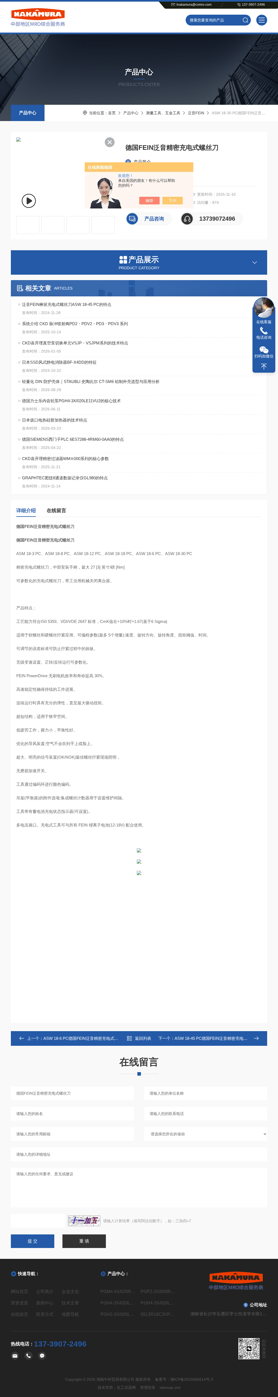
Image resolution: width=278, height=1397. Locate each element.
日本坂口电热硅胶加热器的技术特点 (54, 420)
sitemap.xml (170, 1387)
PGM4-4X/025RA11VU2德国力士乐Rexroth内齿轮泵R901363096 (118, 1291)
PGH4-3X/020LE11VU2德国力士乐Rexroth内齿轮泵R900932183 (118, 1303)
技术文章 (70, 1303)
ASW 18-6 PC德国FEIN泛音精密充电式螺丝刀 (85, 1038)
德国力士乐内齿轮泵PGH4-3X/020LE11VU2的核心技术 (71, 400)
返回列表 (143, 1038)
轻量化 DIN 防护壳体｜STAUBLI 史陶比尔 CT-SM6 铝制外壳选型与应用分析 (91, 381)
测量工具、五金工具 (163, 113)
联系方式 (44, 1314)
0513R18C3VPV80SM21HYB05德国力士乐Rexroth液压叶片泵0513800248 (159, 1314)
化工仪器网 (126, 1387)
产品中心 (27, 112)
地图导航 (70, 1314)
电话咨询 (263, 337)
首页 (112, 113)
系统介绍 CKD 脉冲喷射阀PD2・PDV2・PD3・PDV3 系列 (75, 323)
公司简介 (44, 1291)
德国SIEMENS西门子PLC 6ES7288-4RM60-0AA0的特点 (73, 439)
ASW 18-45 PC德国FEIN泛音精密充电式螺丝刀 (217, 1038)
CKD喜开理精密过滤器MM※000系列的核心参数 (65, 458)
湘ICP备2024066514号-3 (191, 1379)
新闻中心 (44, 1303)
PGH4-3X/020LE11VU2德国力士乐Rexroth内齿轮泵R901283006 (159, 1303)
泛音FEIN (196, 113)
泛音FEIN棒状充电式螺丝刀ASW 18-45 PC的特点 (66, 304)
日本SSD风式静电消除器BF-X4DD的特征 (59, 362)
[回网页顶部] (264, 366)
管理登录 (147, 1387)
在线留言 (56, 510)
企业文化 (70, 1291)
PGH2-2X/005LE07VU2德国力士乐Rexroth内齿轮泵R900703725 (118, 1314)
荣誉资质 (19, 1303)
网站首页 (19, 1291)
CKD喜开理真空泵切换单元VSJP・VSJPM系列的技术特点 (75, 343)
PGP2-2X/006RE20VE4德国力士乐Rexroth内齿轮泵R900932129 (159, 1291)
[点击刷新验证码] (84, 1220)
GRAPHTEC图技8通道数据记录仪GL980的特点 (65, 478)
